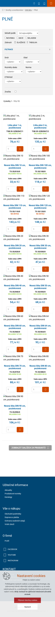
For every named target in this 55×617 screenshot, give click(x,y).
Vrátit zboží (9, 524)
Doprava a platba (12, 517)
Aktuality (8, 490)
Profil (7, 541)
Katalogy (8, 497)
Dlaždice (21, 42)
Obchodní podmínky (13, 514)
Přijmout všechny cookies (27, 600)
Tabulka (33, 42)
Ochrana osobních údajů (15, 521)
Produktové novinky (13, 494)
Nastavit (27, 607)
